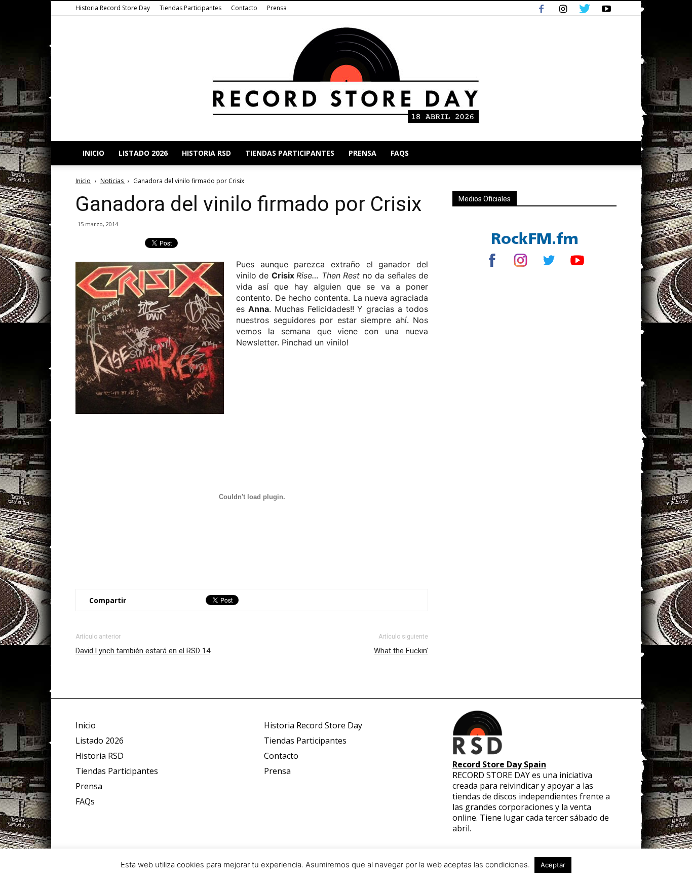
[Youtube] (606, 8)
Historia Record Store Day (112, 8)
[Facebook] (541, 8)
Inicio (93, 153)
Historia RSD (206, 153)
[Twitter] (584, 8)
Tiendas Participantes (190, 8)
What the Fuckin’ (401, 650)
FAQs (400, 153)
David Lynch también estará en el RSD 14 (142, 650)
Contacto (244, 8)
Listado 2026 (143, 153)
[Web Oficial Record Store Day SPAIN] (346, 78)
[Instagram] (563, 8)
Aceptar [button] (553, 865)
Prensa (277, 8)
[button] (604, 153)
